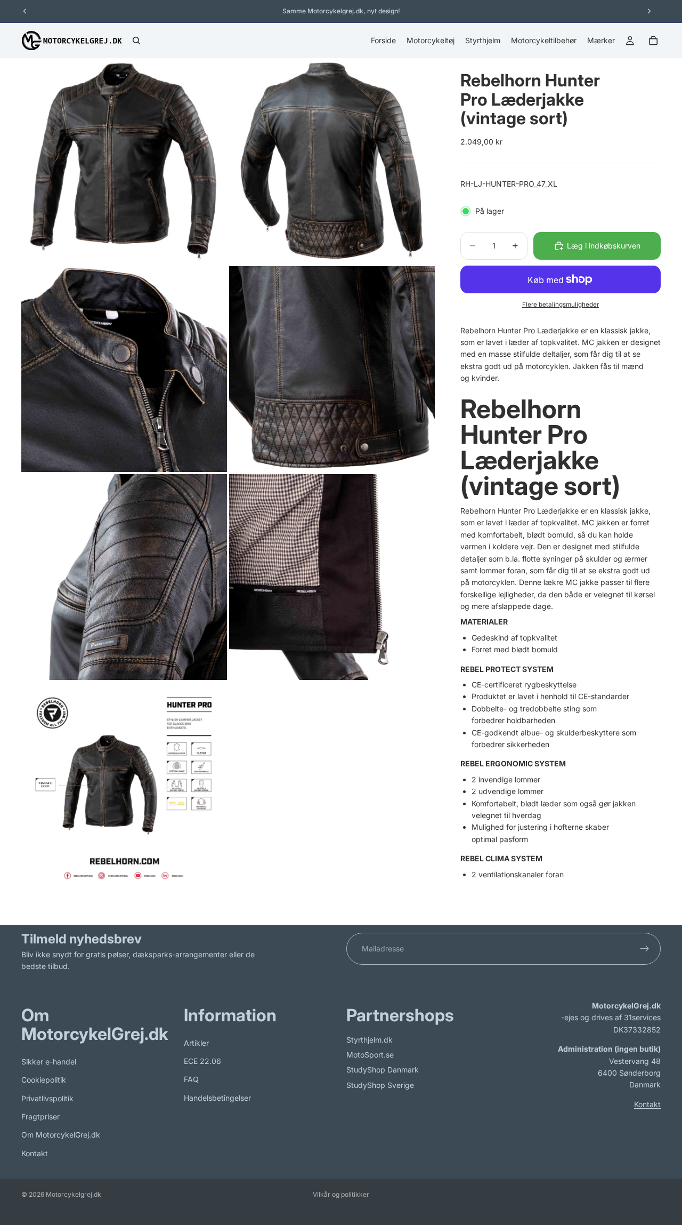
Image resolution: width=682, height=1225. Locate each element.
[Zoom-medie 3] (124, 369)
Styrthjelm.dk (369, 1039)
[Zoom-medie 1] (124, 161)
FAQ (191, 1079)
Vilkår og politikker (341, 1194)
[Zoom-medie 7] (124, 785)
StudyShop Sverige (380, 1084)
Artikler (196, 1042)
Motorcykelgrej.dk (73, 1194)
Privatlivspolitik (47, 1097)
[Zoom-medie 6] (332, 577)
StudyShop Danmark (382, 1069)
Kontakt (34, 1152)
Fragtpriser (40, 1116)
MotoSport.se (370, 1054)
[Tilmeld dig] (645, 949)
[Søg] (136, 40)
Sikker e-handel (48, 1061)
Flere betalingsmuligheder (560, 304)
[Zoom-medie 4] (332, 369)
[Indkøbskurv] (653, 40)
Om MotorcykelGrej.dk (60, 1134)
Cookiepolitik (43, 1079)
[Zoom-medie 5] (124, 577)
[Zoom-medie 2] (332, 161)
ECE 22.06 (202, 1061)
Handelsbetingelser (217, 1097)
